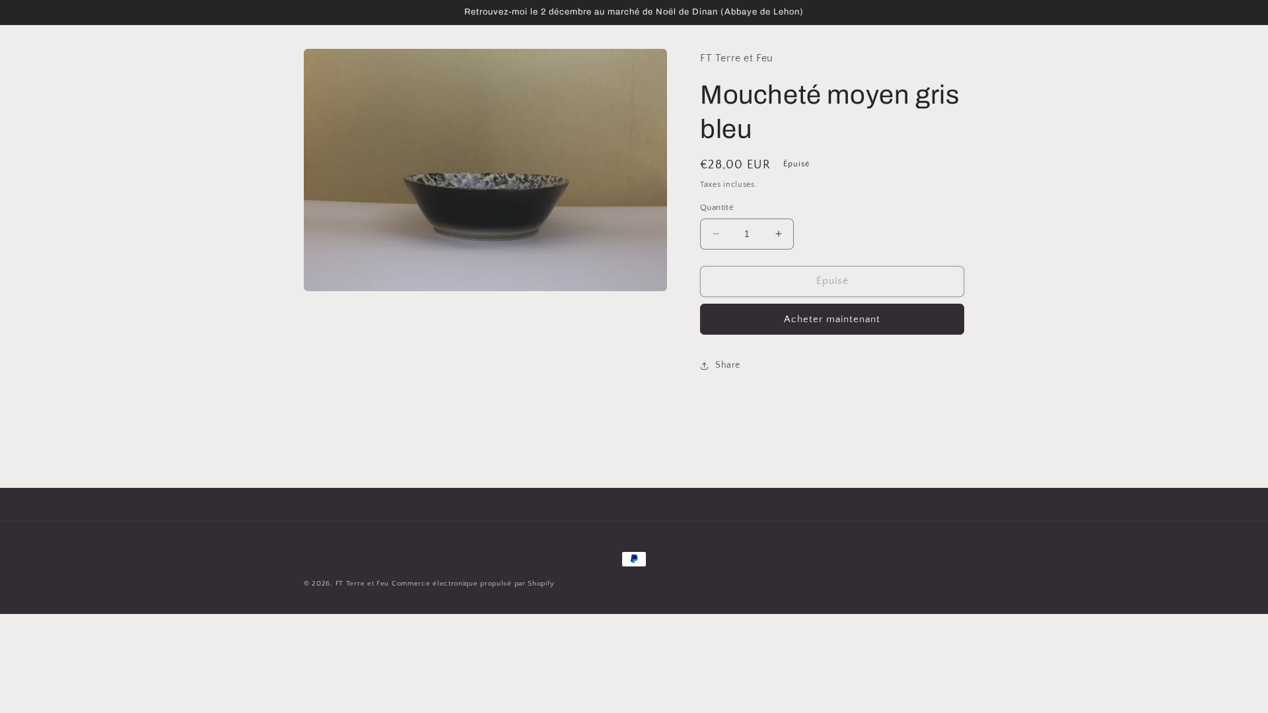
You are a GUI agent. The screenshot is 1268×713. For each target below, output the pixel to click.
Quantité (717, 207)
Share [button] (727, 365)
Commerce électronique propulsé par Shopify (473, 584)
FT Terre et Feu (362, 584)
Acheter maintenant (832, 319)
